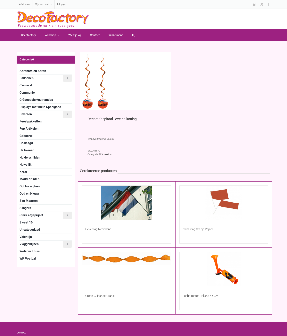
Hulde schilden (30, 157)
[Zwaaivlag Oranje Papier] (224, 203)
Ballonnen (44, 78)
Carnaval (26, 85)
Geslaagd (26, 143)
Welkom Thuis (30, 251)
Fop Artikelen (29, 128)
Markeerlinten (29, 179)
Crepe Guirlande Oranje (100, 296)
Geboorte (26, 136)
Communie (27, 92)
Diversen (44, 114)
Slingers (25, 208)
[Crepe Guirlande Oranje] (126, 269)
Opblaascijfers (30, 186)
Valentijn (26, 237)
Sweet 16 (26, 222)
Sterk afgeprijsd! (44, 215)
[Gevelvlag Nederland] (126, 203)
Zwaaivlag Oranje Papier (198, 229)
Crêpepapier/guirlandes (36, 100)
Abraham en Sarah (33, 71)
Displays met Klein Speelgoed (40, 107)
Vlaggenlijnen (44, 244)
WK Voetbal (105, 154)
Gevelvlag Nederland (98, 229)
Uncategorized (30, 229)
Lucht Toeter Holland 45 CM (200, 296)
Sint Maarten (29, 201)
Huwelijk (26, 165)
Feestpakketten (31, 121)
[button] (133, 35)
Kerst (23, 172)
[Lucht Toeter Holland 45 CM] (224, 269)
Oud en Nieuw (29, 193)
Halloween (27, 150)
